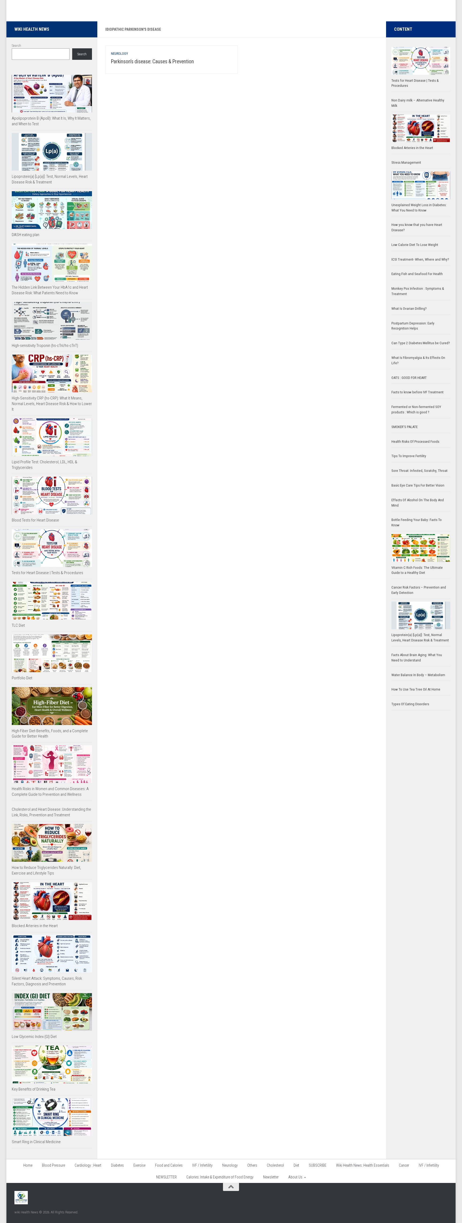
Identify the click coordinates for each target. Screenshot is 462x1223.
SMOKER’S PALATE (404, 427)
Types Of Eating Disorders (410, 704)
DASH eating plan (25, 234)
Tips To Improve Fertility (408, 456)
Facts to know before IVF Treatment (417, 392)
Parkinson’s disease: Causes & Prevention (152, 61)
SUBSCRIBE (317, 1165)
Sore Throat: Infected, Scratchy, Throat (419, 471)
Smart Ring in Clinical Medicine (36, 1141)
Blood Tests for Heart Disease (35, 520)
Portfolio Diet (22, 678)
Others (252, 1165)
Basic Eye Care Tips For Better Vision (417, 485)
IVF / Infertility (202, 1165)
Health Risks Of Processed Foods (415, 442)
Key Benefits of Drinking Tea (33, 1089)
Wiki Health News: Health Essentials (362, 1165)
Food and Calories (169, 1165)
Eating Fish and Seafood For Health (417, 274)
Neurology (119, 54)
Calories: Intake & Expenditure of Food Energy (219, 1177)
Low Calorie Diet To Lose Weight (414, 245)
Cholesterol (275, 1165)
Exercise (139, 1165)
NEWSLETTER (166, 1177)
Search (16, 46)
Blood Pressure (53, 1165)
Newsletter (271, 1177)
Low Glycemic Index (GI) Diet (34, 1036)
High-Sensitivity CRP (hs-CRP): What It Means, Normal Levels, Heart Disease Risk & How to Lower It (52, 404)
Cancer (404, 1165)
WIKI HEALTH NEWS (31, 29)
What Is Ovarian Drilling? (409, 309)
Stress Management (406, 162)
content (403, 29)
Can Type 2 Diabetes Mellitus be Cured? (420, 343)
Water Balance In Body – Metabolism (418, 675)
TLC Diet (18, 625)
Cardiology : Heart (88, 1165)
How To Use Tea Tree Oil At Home (415, 689)
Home (27, 1165)
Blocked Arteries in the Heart (35, 925)
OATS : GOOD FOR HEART (409, 378)
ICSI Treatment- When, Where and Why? (420, 259)
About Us (295, 1177)
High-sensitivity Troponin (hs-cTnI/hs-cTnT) (45, 345)
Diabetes (117, 1165)
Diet (296, 1165)
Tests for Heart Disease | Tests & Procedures (47, 572)
